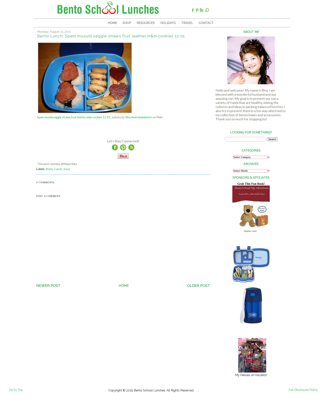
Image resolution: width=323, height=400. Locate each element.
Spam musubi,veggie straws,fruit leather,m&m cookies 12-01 (73, 117)
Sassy (66, 169)
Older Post (198, 285)
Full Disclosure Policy (303, 390)
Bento (49, 169)
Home (124, 285)
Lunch (58, 169)
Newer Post (48, 285)
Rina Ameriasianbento (138, 117)
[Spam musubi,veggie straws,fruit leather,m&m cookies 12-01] (85, 112)
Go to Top (16, 390)
